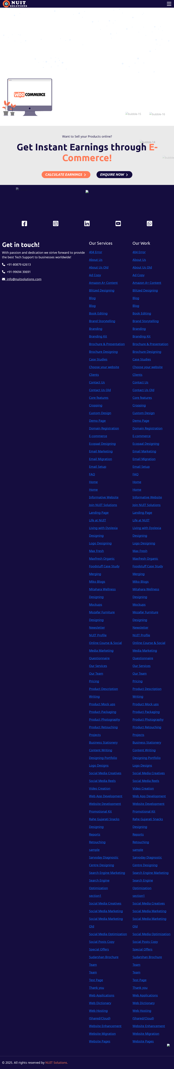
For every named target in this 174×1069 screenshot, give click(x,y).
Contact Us (97, 382)
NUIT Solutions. (56, 1062)
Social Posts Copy (101, 942)
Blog (92, 298)
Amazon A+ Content (103, 283)
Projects (95, 735)
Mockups (95, 604)
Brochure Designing (103, 352)
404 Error (95, 252)
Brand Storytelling (102, 321)
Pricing (94, 681)
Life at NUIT (97, 520)
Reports (94, 834)
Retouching (97, 842)
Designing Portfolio (103, 758)
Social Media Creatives (105, 773)
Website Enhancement (105, 1026)
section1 (95, 896)
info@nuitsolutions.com (23, 279)
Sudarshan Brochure (103, 957)
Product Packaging (102, 712)
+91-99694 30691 (18, 272)
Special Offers (99, 949)
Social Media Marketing (106, 911)
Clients (94, 375)
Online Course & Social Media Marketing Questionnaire (105, 650)
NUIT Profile (98, 635)
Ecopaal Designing (102, 444)
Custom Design (100, 413)
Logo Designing (100, 543)
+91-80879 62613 (18, 264)
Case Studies (98, 359)
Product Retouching (103, 727)
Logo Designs (99, 765)
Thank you (96, 988)
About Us (95, 260)
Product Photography (104, 719)
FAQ (92, 474)
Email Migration (100, 459)
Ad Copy (95, 275)
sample (94, 850)
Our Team (96, 673)
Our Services (98, 666)
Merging (95, 574)
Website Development (105, 804)
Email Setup (97, 467)
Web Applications (101, 995)
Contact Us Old (100, 390)
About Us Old (98, 267)
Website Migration (102, 1034)
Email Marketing (101, 451)
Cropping (95, 405)
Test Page (96, 980)
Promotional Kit (100, 811)
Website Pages (99, 1041)
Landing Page (99, 512)
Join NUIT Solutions (103, 505)
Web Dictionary (100, 1003)
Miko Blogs (97, 581)
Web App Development (105, 796)
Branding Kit (98, 336)
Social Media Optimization (108, 934)
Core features (98, 398)
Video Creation (99, 788)
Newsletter (97, 627)
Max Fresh (96, 551)
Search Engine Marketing (107, 873)
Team (93, 965)
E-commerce (98, 436)
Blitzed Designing (101, 290)
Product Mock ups (102, 704)
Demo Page (97, 421)
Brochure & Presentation (107, 344)
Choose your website (104, 367)
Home (75, 40)
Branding (95, 329)
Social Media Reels (102, 781)
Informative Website (103, 497)
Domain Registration (104, 428)
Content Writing (100, 750)
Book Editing (98, 313)
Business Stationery (103, 742)
